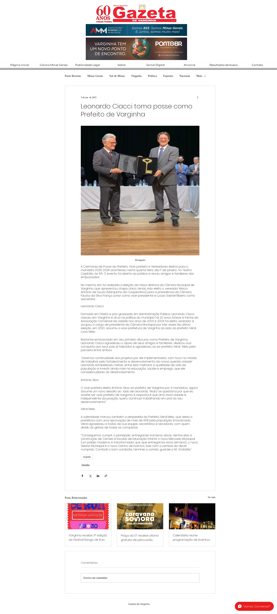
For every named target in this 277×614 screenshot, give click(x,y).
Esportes (168, 75)
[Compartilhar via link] (105, 475)
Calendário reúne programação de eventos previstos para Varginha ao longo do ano (192, 537)
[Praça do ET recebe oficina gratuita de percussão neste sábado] (140, 516)
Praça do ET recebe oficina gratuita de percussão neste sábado (140, 537)
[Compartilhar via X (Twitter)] (90, 475)
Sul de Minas (117, 75)
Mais (199, 75)
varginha (87, 457)
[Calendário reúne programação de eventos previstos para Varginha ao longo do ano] (192, 516)
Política (152, 75)
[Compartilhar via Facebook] (82, 475)
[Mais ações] (197, 97)
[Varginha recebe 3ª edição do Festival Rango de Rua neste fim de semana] (88, 516)
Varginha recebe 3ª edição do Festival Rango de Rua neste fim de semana (88, 537)
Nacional (185, 75)
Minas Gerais (95, 75)
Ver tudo (211, 497)
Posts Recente (73, 75)
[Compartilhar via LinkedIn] (98, 475)
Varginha (136, 75)
